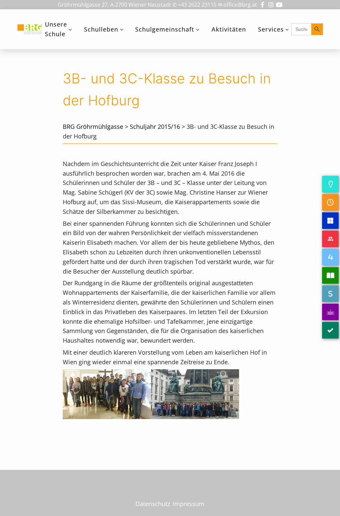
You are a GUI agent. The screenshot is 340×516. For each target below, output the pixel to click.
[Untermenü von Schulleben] (122, 29)
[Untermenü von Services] (287, 29)
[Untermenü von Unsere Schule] (70, 29)
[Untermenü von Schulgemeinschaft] (198, 29)
